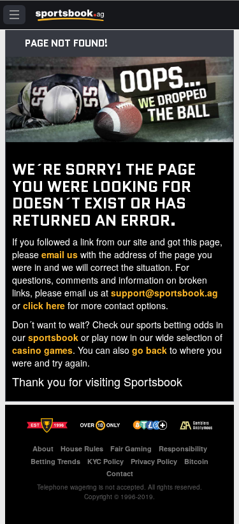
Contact (119, 473)
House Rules (82, 448)
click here (44, 305)
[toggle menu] (14, 14)
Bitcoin (196, 461)
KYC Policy (105, 461)
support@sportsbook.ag (164, 292)
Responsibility (183, 448)
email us (59, 254)
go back (149, 350)
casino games (42, 350)
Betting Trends (55, 461)
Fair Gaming (131, 448)
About (43, 448)
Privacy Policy (154, 461)
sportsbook (53, 337)
